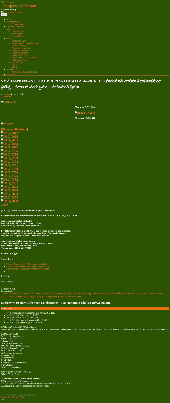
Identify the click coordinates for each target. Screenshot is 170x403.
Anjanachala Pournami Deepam (25, 43)
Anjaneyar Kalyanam (21, 48)
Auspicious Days (19, 41)
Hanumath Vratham (20, 55)
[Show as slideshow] (14, 129)
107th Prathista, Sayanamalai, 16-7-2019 (23, 315)
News (8, 29)
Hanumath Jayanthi (20, 53)
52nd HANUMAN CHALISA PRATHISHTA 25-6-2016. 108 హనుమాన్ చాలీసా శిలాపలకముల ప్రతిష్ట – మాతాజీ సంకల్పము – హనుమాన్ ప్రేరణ (63, 293)
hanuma (7, 94)
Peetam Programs (19, 24)
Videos (15, 67)
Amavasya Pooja (19, 45)
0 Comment (6, 97)
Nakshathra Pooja (19, 60)
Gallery (9, 38)
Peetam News (17, 36)
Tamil (10, 374)
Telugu (4, 374)
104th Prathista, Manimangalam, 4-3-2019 (24, 322)
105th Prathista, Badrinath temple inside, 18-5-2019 (28, 320)
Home (9, 19)
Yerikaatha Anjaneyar (15, 26)
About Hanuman (13, 22)
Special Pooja (17, 62)
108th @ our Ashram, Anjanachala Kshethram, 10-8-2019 (30, 313)
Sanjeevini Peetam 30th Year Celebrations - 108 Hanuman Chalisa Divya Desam (55, 302)
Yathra (14, 65)
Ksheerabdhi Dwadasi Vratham (25, 57)
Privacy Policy (18, 397)
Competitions (17, 31)
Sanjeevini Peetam (19, 5)
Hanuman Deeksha (20, 50)
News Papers (17, 34)
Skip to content (7, 2)
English (18, 374)
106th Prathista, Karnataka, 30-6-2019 (22, 317)
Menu (4, 15)
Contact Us (11, 74)
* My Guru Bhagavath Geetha (24, 72)
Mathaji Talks (12, 69)
